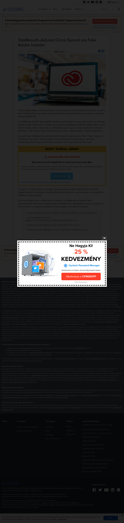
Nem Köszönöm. (81, 282)
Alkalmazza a (81, 276)
